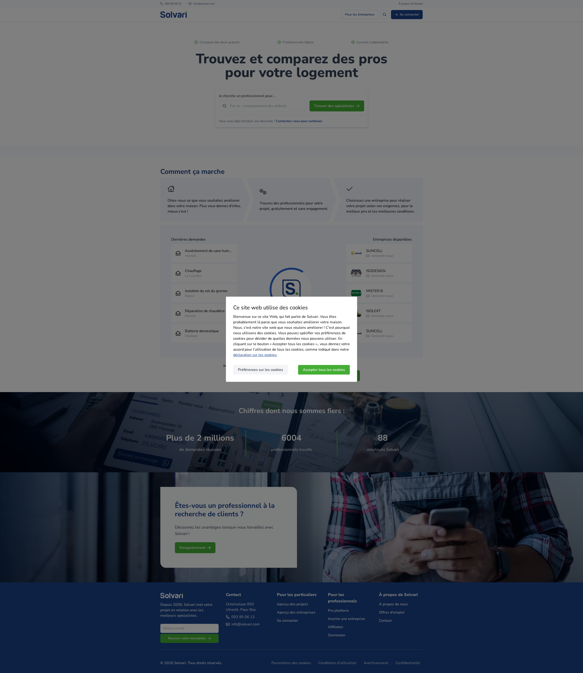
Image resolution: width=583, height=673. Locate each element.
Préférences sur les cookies (260, 369)
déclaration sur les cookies (255, 354)
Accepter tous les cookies (324, 369)
